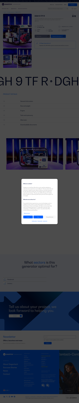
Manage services (27, 213)
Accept (28, 217)
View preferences (49, 217)
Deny (38, 217)
